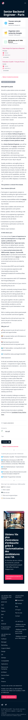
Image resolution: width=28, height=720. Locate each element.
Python (3, 611)
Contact (17, 616)
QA (2, 654)
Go (2, 617)
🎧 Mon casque (5, 487)
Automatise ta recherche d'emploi (13, 577)
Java (2, 614)
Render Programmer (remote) (12, 477)
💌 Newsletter (19, 600)
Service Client (5, 675)
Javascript (4, 602)
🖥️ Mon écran (5, 492)
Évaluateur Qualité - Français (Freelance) (15, 457)
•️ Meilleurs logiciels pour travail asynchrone (21, 631)
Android (3, 624)
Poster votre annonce (9, 697)
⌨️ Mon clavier (5, 490)
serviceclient (6, 57)
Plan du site (18, 613)
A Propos (18, 610)
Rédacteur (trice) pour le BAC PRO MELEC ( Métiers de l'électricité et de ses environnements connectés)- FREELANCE (13, 462)
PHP (2, 605)
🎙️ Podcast (18, 603)
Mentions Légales (10, 711)
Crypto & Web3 (5, 648)
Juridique (4, 672)
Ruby (2, 608)
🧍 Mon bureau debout (8, 498)
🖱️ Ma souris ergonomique (9, 495)
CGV (2, 711)
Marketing (4, 645)
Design (3, 651)
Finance (3, 681)
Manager (4, 642)
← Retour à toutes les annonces (9, 77)
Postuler (5, 442)
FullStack (3, 639)
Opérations (4, 664)
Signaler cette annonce (7, 82)
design (15, 146)
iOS (2, 621)
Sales (2, 678)
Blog (16, 606)
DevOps (3, 658)
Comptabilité (5, 661)
